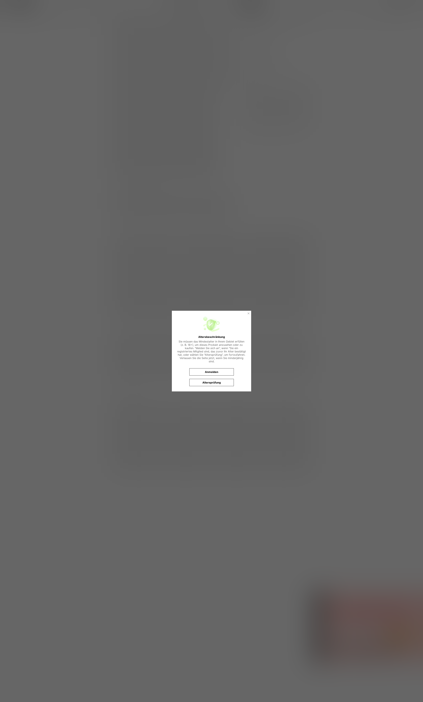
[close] (248, 313)
